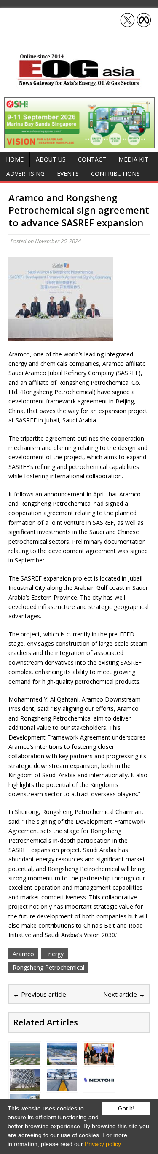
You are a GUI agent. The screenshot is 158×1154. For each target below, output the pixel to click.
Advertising (25, 174)
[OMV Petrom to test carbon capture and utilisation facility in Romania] (25, 1086)
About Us (51, 159)
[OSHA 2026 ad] (79, 143)
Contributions (115, 174)
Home (15, 159)
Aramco (23, 954)
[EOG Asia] (79, 84)
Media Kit (133, 159)
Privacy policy (103, 1143)
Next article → (124, 994)
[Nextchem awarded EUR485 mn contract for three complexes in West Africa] (99, 1086)
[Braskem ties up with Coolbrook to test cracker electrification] (62, 1060)
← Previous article (39, 994)
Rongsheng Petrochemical (48, 967)
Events (68, 174)
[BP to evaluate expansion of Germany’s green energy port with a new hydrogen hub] (25, 1060)
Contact (92, 159)
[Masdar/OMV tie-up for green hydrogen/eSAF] (99, 1060)
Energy (54, 954)
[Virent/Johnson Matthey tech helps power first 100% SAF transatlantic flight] (62, 1086)
